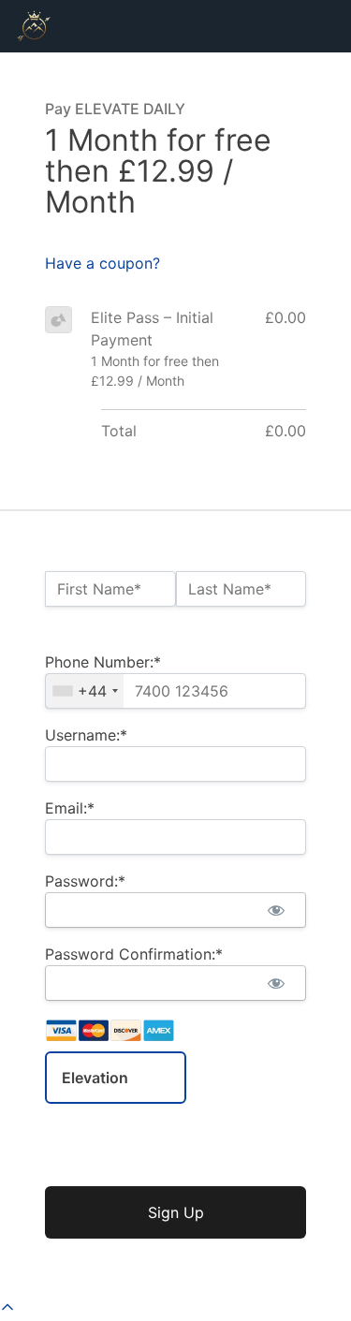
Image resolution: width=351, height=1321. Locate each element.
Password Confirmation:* (134, 954)
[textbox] (175, 691)
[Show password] (275, 910)
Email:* (70, 808)
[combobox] (85, 691)
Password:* (85, 881)
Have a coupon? (102, 263)
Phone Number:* (103, 662)
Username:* (86, 735)
